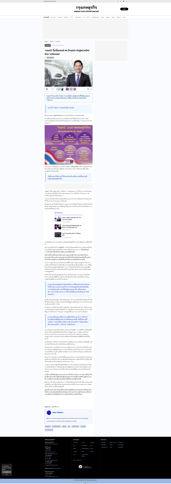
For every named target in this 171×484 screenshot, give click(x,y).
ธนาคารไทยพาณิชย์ (56, 426)
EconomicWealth (49, 430)
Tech (71, 17)
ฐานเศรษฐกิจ (120, 447)
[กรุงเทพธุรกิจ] (46, 17)
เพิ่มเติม (3, 469)
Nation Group (112, 442)
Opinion (118, 17)
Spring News (120, 445)
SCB (69, 426)
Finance (59, 17)
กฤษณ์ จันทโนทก (75, 426)
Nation (111, 445)
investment (83, 426)
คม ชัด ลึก (120, 442)
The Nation (103, 442)
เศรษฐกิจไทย (47, 426)
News (113, 17)
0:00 (51, 89)
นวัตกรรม (64, 426)
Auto (84, 17)
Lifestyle (107, 17)
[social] (118, 1)
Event (124, 17)
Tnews (111, 447)
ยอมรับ (6, 472)
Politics (102, 17)
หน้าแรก (46, 41)
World (88, 17)
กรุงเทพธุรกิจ (103, 445)
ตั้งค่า (7, 474)
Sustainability (77, 17)
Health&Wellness (95, 17)
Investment (57, 41)
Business (66, 17)
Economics (53, 17)
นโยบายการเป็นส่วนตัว (85, 455)
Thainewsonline (104, 447)
